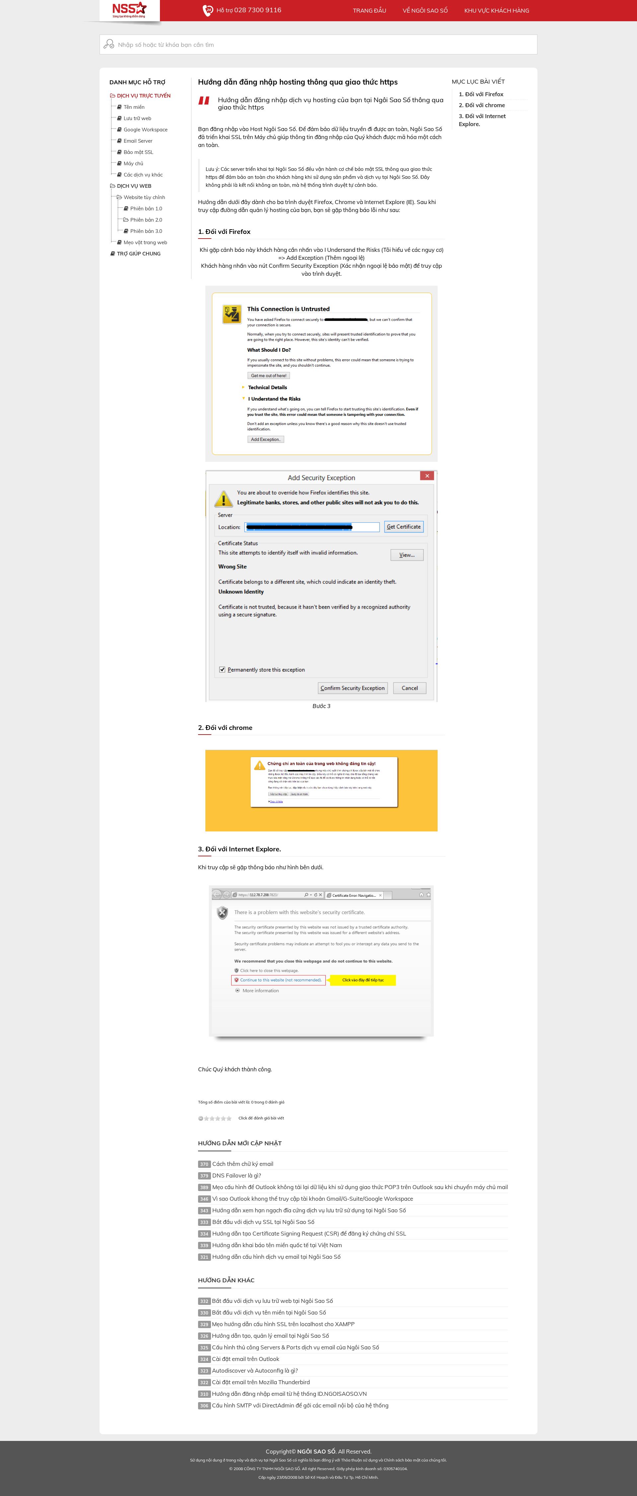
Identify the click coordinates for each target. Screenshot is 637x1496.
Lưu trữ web (136, 118)
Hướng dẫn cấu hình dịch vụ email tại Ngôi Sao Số (276, 1256)
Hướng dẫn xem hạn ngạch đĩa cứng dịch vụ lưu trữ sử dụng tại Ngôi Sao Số (309, 1210)
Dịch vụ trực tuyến (143, 96)
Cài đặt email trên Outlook (245, 1358)
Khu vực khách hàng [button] (496, 10)
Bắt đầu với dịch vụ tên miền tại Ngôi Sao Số (269, 1312)
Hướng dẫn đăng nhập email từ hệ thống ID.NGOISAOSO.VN (289, 1393)
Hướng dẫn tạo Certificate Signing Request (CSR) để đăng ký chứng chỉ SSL (309, 1233)
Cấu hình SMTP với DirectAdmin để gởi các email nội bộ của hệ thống (300, 1405)
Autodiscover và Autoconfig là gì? (255, 1370)
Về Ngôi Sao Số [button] (425, 10)
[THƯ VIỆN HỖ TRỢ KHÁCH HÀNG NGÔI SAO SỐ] (130, 8)
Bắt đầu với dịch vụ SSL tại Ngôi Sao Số (263, 1221)
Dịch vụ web (133, 186)
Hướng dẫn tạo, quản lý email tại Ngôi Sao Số (270, 1335)
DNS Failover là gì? (236, 1175)
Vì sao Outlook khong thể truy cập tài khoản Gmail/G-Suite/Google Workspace (312, 1198)
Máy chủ (132, 163)
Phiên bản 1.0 (145, 208)
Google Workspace (145, 129)
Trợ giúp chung (138, 253)
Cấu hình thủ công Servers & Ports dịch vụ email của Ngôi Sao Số (295, 1347)
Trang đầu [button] (369, 10)
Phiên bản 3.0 (145, 231)
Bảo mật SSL (137, 152)
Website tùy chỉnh (143, 197)
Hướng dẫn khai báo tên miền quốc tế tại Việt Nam (277, 1245)
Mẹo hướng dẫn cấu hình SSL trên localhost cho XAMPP (283, 1323)
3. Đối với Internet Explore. (482, 119)
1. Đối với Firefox (481, 94)
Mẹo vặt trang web (144, 242)
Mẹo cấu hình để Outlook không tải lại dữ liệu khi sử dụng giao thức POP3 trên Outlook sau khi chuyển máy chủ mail (360, 1186)
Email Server (137, 141)
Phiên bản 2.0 (145, 220)
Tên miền (133, 107)
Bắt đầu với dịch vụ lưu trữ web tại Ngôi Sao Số (272, 1300)
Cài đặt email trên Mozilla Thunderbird (261, 1382)
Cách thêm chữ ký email (242, 1163)
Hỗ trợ (249, 10)
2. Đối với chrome (482, 105)
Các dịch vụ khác (142, 175)
